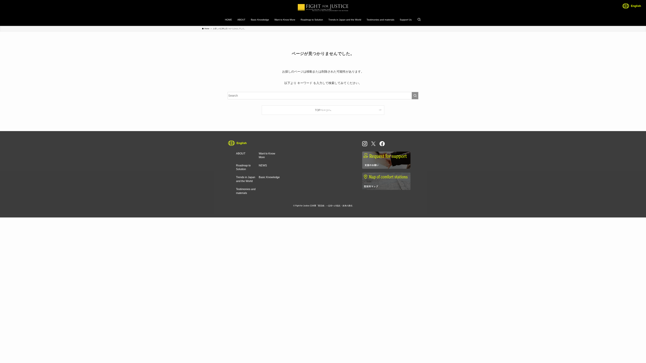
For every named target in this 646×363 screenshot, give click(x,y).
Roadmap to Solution (243, 167)
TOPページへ (323, 110)
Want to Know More (267, 155)
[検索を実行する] (415, 95)
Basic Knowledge (269, 177)
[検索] (419, 19)
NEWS (263, 165)
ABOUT (240, 153)
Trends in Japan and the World (245, 179)
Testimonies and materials (246, 191)
